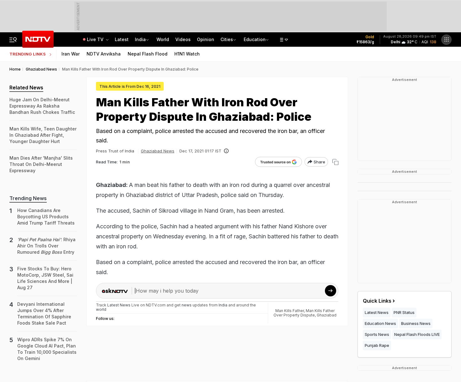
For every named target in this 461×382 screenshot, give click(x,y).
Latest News (377, 312)
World (162, 39)
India (140, 39)
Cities (226, 39)
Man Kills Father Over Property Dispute (304, 312)
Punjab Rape (377, 345)
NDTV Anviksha (104, 53)
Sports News (377, 334)
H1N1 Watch (187, 53)
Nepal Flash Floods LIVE (417, 334)
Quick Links (377, 301)
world (101, 309)
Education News (380, 323)
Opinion (205, 39)
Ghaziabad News (157, 150)
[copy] (335, 162)
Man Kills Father (289, 310)
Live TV (96, 39)
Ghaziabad (326, 315)
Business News (416, 323)
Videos (183, 39)
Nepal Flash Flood (147, 53)
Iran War (70, 53)
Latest (122, 39)
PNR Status (404, 312)
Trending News (28, 198)
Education (255, 39)
